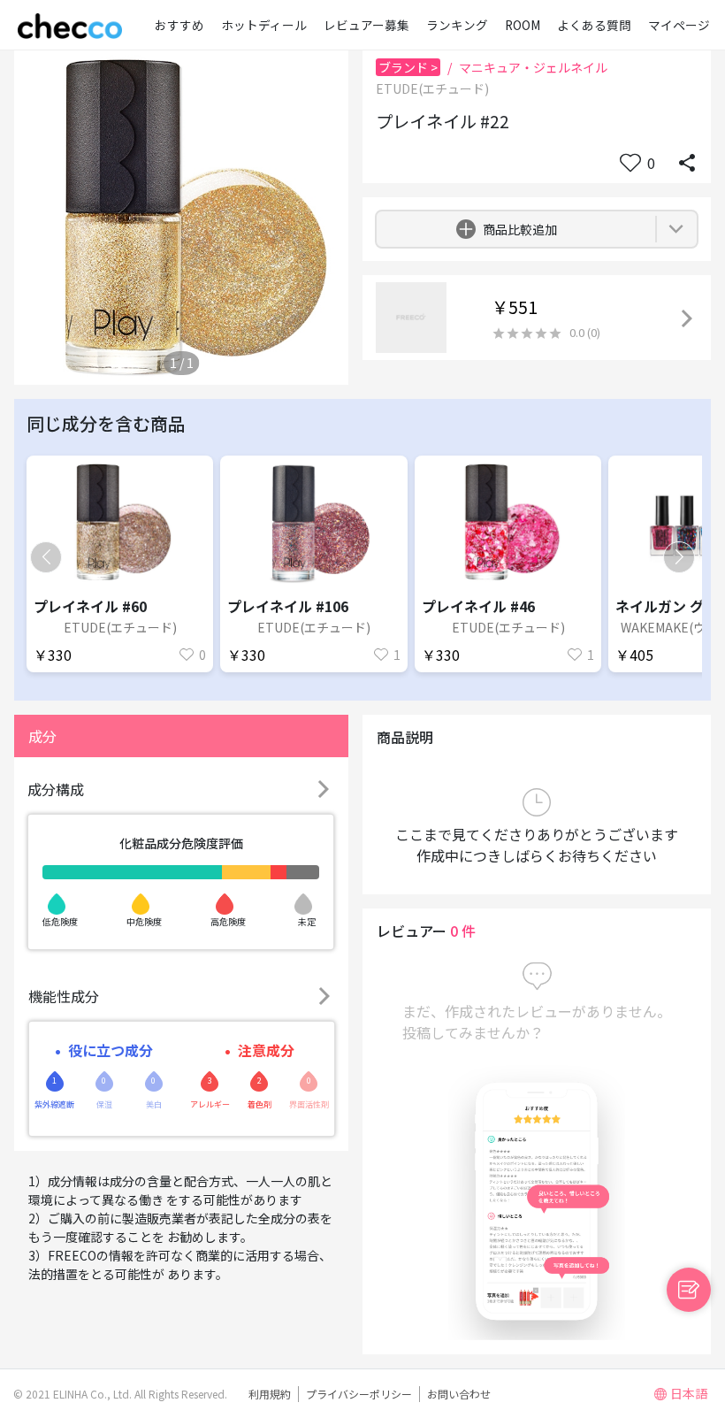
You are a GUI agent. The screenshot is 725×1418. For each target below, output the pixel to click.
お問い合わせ (459, 1393)
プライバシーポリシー (359, 1393)
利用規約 (269, 1393)
